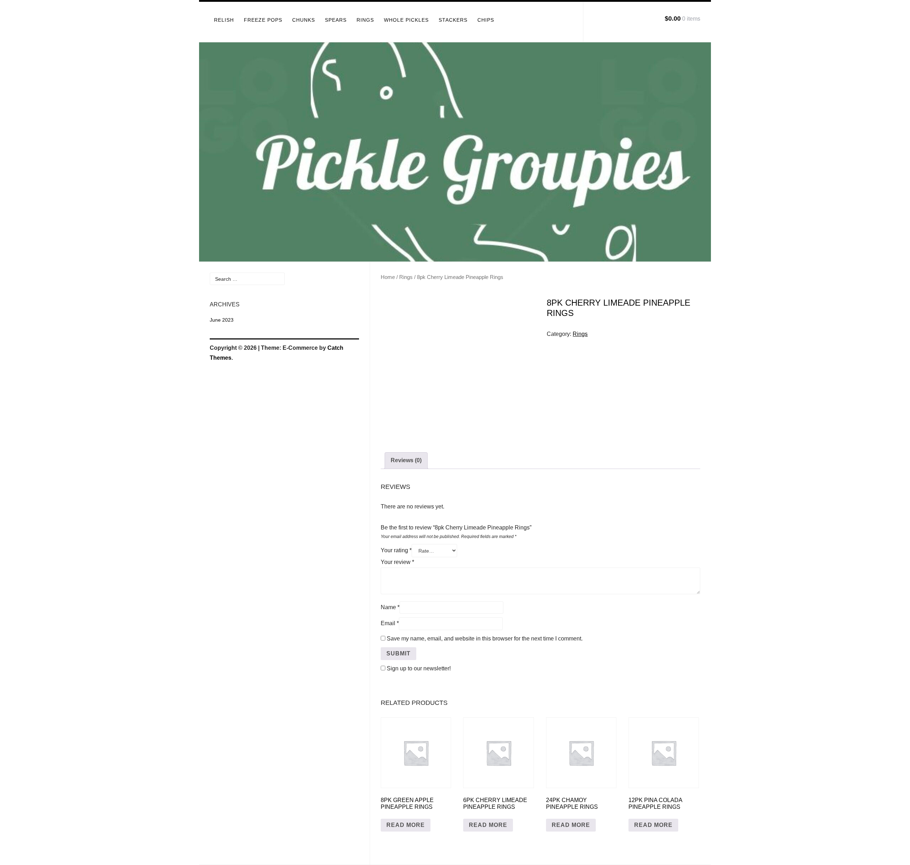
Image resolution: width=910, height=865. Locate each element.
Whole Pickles (406, 20)
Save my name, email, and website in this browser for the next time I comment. (485, 638)
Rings (365, 20)
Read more (405, 825)
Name (390, 607)
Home (388, 277)
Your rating (396, 550)
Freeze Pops (263, 20)
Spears (336, 20)
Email (390, 623)
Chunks (303, 20)
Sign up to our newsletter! (419, 668)
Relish (224, 20)
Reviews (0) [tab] (406, 460)
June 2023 (222, 320)
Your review (397, 562)
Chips (485, 20)
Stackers (453, 20)
